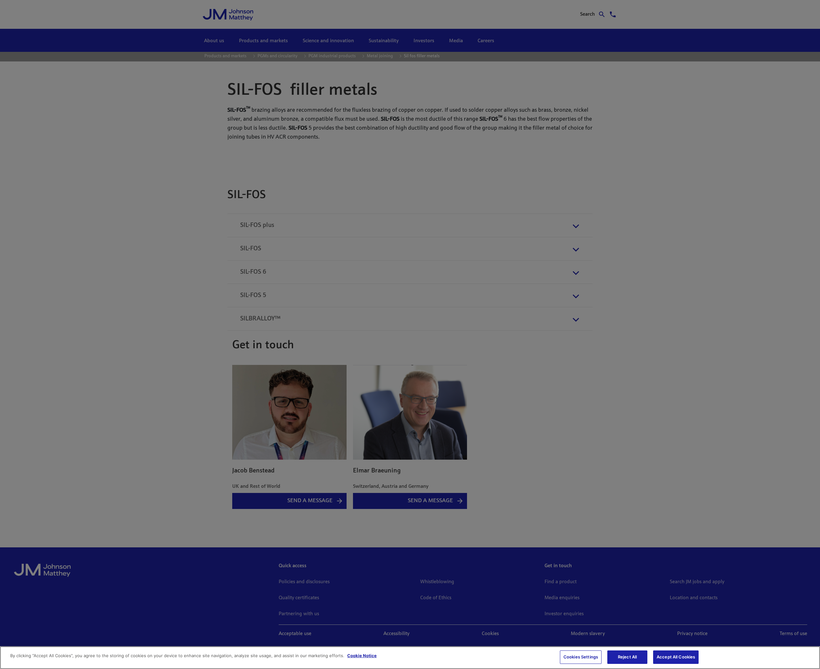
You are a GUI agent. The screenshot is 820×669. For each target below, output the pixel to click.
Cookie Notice (362, 655)
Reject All (627, 656)
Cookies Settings (580, 656)
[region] (410, 657)
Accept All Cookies (676, 656)
